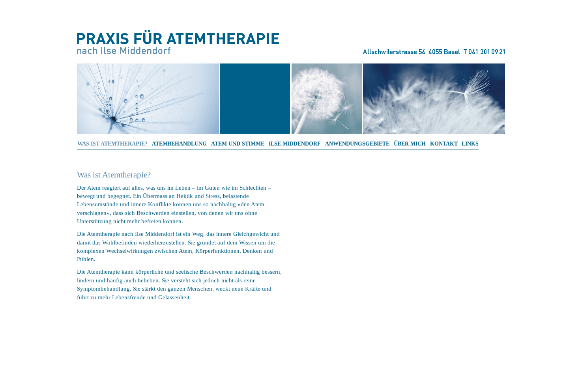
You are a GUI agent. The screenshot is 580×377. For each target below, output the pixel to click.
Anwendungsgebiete (357, 144)
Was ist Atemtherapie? (112, 144)
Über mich (410, 144)
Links (470, 144)
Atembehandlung (179, 144)
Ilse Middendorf (295, 144)
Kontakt (444, 144)
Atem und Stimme (237, 144)
